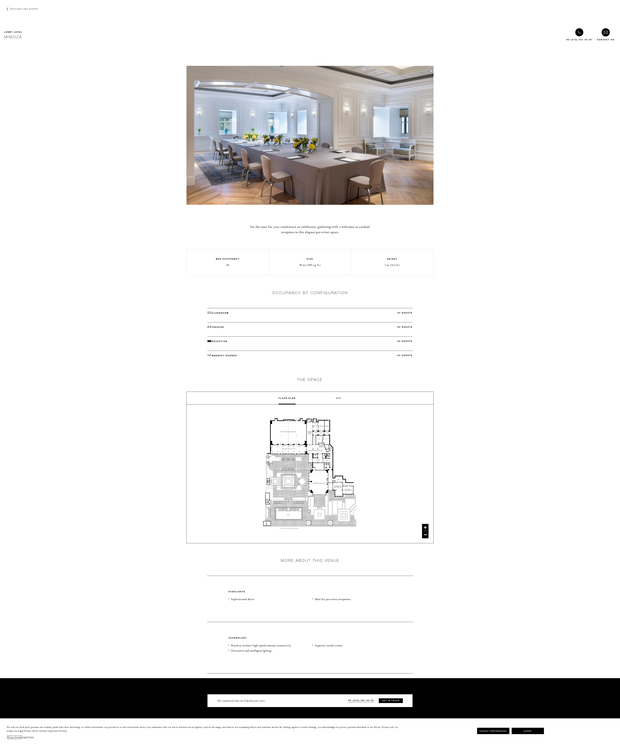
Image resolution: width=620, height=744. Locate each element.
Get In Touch (390, 701)
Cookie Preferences (493, 731)
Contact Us (605, 39)
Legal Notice (28, 737)
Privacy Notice (14, 737)
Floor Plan (287, 398)
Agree (528, 731)
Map (338, 398)
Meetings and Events (24, 9)
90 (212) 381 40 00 (579, 39)
